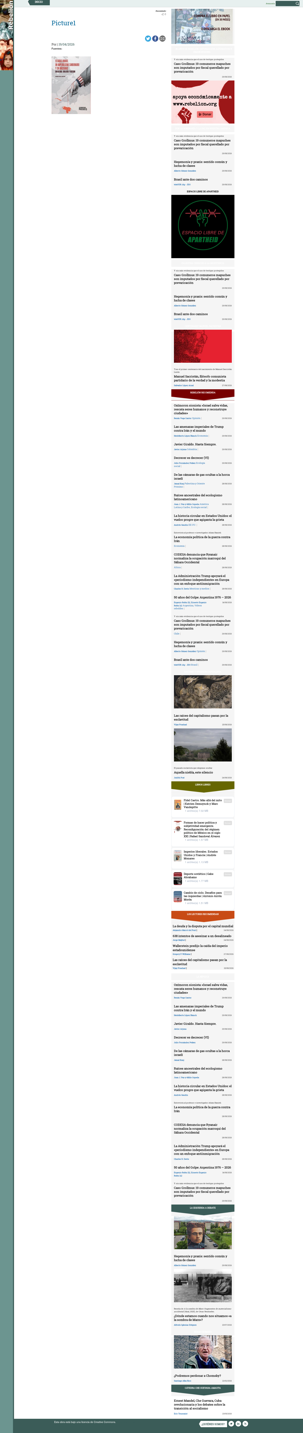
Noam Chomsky (203, 1331)
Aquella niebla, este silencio (193, 772)
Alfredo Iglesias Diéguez (185, 1325)
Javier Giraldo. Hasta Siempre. (195, 444)
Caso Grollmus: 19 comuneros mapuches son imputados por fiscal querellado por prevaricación (202, 67)
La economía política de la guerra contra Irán (202, 539)
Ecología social (199, 507)
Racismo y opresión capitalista (202, 671)
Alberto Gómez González (185, 170)
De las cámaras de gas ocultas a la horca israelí (202, 476)
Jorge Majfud (179, 940)
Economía (202, 435)
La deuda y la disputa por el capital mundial (203, 926)
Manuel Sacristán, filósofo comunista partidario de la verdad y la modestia (200, 378)
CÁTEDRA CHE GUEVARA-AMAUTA (203, 1387)
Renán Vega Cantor (182, 418)
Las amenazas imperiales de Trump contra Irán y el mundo (199, 429)
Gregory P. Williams (181, 954)
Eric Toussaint (180, 1413)
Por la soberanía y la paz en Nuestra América (202, 128)
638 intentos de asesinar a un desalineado (202, 936)
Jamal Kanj (179, 483)
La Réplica (203, 976)
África (177, 567)
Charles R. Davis (181, 588)
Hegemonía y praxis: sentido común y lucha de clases (200, 164)
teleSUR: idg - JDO (182, 184)
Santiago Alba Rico (182, 1380)
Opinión (196, 418)
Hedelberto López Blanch (185, 435)
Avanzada (270, 3)
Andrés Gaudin (181, 525)
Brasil (194, 664)
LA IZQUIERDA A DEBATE (203, 1207)
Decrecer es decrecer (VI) (191, 458)
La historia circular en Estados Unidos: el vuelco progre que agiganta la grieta (203, 518)
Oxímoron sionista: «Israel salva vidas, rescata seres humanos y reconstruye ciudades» (201, 409)
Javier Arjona (180, 449)
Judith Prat (179, 777)
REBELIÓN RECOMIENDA (203, 392)
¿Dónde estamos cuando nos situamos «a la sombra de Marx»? (202, 1318)
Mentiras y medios (199, 588)
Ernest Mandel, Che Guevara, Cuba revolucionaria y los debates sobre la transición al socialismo (199, 1404)
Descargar (228, 801)
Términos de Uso (126, 1422)
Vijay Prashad (180, 724)
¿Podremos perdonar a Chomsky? (197, 1376)
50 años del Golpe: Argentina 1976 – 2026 (202, 597)
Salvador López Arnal (184, 385)
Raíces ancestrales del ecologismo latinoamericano (198, 497)
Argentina (188, 605)
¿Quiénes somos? (213, 1424)
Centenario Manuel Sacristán (203, 326)
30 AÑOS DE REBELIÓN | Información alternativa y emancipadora (204, 50)
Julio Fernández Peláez (185, 463)
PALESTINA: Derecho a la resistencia (202, 263)
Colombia (192, 449)
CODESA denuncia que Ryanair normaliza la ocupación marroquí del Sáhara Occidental (200, 558)
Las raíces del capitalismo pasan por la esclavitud (201, 717)
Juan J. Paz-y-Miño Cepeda (186, 504)
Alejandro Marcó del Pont (184, 930)
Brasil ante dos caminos (191, 179)
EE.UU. (192, 524)
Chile (176, 633)
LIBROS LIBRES (202, 784)
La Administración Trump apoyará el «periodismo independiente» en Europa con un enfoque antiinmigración (201, 580)
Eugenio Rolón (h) (182, 602)
